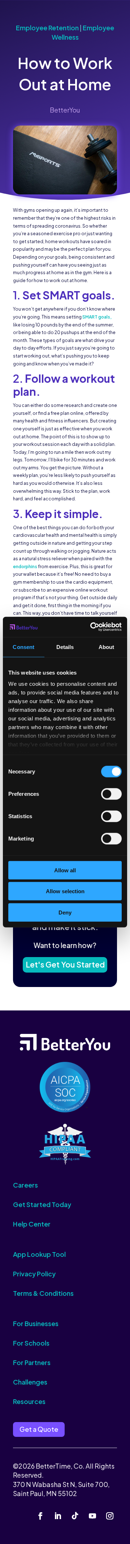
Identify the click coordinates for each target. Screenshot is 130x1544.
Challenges (30, 1382)
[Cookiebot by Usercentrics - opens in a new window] (92, 627)
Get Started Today (42, 1204)
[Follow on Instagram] (110, 1516)
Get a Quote (39, 1429)
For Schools (31, 1343)
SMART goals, (97, 317)
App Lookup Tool (39, 1254)
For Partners (32, 1362)
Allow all (65, 870)
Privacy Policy (34, 1273)
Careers (25, 1185)
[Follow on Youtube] (92, 1516)
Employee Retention (47, 27)
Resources (29, 1401)
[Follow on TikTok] (75, 1516)
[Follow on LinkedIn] (58, 1516)
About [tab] (106, 647)
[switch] (111, 793)
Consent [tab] (23, 647)
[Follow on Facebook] (40, 1516)
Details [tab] (65, 647)
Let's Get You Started (65, 964)
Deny (65, 912)
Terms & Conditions (43, 1293)
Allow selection (65, 891)
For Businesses (35, 1323)
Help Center (32, 1224)
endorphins (25, 566)
